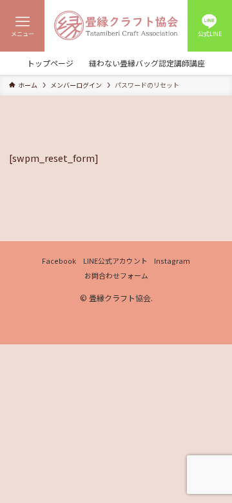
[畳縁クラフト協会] (115, 26)
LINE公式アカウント (115, 260)
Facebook (59, 260)
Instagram (172, 260)
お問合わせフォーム (116, 275)
